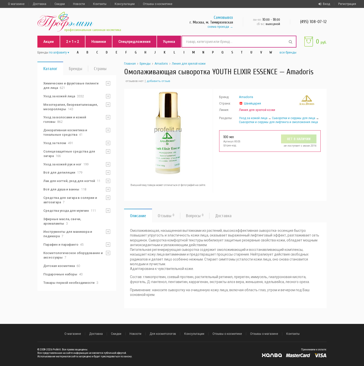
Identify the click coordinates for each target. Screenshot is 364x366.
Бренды (75, 68)
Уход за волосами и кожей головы (64, 119)
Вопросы (195, 215)
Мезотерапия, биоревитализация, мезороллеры (70, 107)
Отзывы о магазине (264, 334)
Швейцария (252, 103)
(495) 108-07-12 (313, 21)
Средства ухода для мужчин (69, 210)
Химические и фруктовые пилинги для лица (71, 85)
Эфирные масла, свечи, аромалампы (62, 221)
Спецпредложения (134, 42)
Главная (130, 63)
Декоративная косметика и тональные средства (65, 132)
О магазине (16, 4)
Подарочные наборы (62, 274)
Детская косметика (61, 266)
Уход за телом (58, 143)
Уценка (169, 42)
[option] (168, 133)
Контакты (99, 4)
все (288, 52)
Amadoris (161, 63)
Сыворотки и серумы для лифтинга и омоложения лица (278, 122)
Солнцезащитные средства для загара (69, 154)
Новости (79, 4)
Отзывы (166, 215)
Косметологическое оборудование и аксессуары (73, 255)
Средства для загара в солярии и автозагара (70, 200)
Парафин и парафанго (63, 244)
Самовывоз (223, 17)
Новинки (98, 42)
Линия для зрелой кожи (189, 63)
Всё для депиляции (62, 172)
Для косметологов (163, 334)
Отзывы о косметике (157, 4)
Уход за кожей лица (63, 96)
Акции (48, 42)
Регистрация (347, 4)
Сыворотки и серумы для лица (293, 118)
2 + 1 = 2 (72, 42)
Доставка (39, 4)
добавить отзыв (158, 81)
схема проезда (218, 26)
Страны (100, 68)
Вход (326, 4)
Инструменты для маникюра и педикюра (67, 234)
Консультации (125, 4)
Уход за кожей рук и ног (65, 164)
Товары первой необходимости (70, 283)
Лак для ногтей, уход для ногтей (71, 181)
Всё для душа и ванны (64, 189)
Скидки (59, 4)
